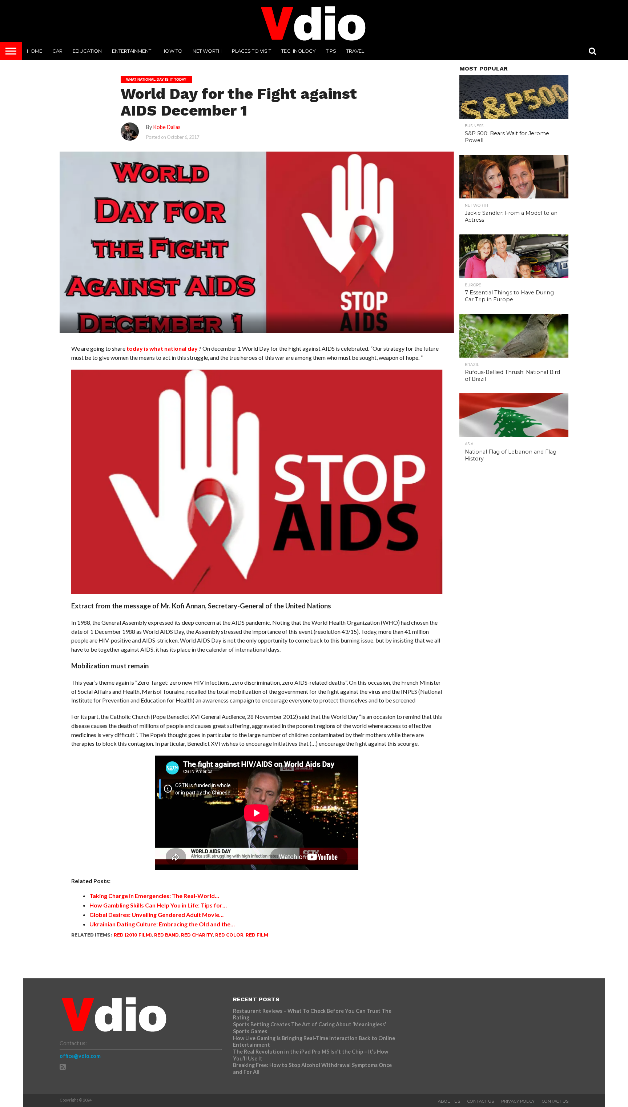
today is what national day (162, 348)
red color (229, 935)
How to (171, 51)
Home (34, 51)
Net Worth (207, 51)
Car (57, 51)
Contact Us (480, 1101)
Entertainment (131, 51)
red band (166, 935)
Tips (331, 51)
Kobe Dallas (167, 127)
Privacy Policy (518, 1101)
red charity (197, 935)
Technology (298, 51)
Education (87, 51)
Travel (355, 51)
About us (449, 1101)
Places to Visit (251, 51)
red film (257, 935)
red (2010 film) (133, 935)
